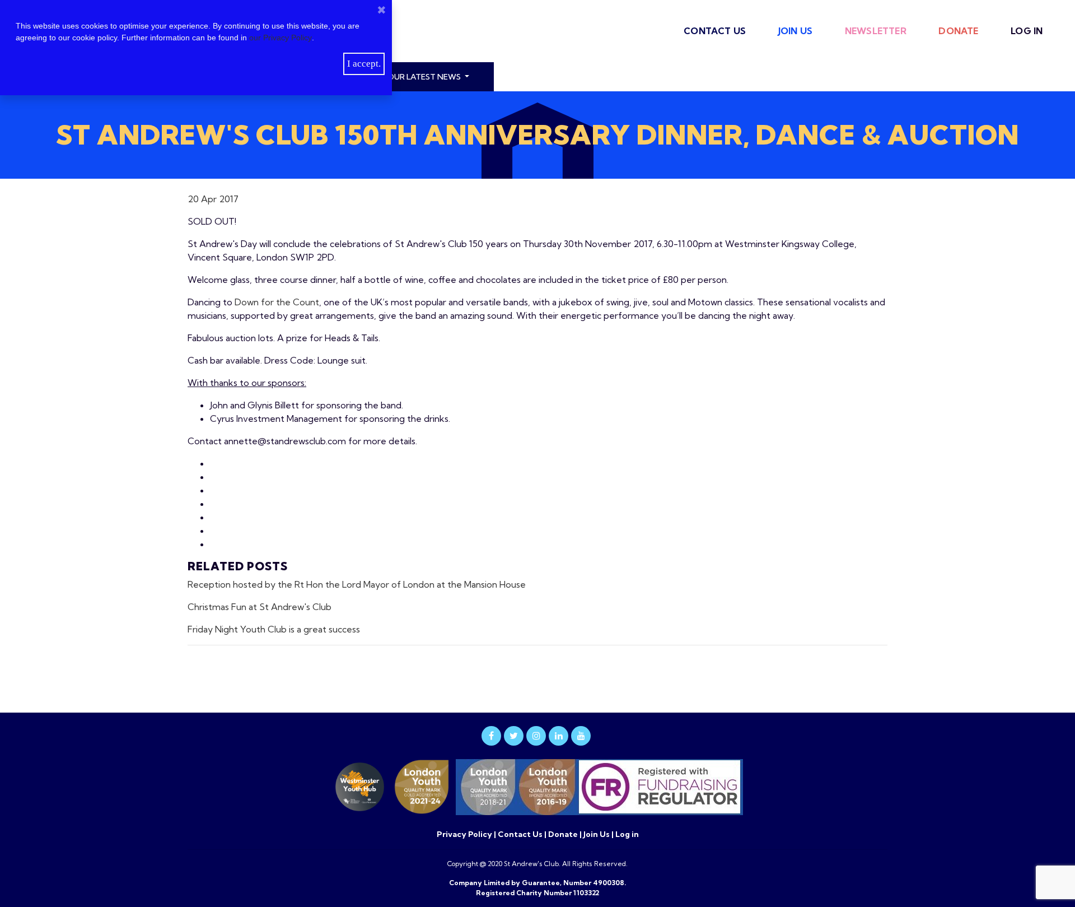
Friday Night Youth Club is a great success (274, 629)
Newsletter (875, 30)
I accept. (364, 63)
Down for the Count (277, 302)
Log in (1027, 30)
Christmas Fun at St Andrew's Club (259, 606)
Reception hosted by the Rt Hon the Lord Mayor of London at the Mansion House (357, 584)
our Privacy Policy (280, 37)
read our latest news (413, 77)
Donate (958, 30)
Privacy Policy (465, 834)
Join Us (795, 30)
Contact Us (715, 30)
